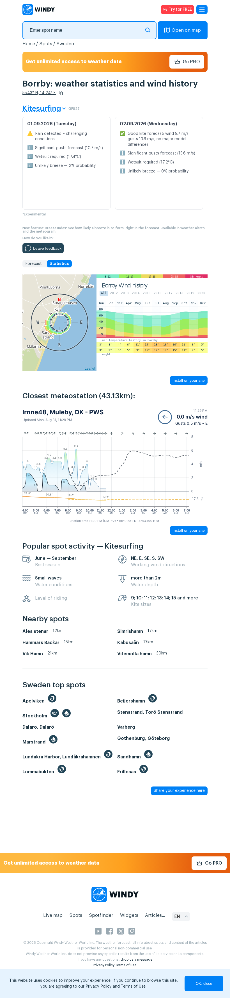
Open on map (186, 30)
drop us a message (136, 959)
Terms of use (125, 965)
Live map (53, 915)
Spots (45, 44)
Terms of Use (133, 986)
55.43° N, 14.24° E (39, 93)
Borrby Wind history (125, 285)
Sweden (65, 44)
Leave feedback (47, 248)
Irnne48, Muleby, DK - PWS (63, 412)
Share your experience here (179, 791)
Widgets (129, 915)
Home (28, 44)
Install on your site (189, 380)
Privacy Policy (103, 965)
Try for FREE (180, 10)
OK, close (204, 983)
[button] (61, 93)
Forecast (33, 264)
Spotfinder (101, 915)
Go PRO (191, 61)
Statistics (59, 264)
